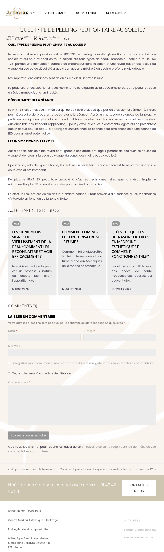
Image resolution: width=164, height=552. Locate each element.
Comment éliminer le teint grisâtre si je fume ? (80, 237)
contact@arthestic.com (140, 530)
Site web (14, 346)
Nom (12, 331)
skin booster (56, 184)
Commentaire (19, 382)
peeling (57, 129)
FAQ (16, 223)
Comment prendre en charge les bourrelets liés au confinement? (106, 469)
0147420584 (132, 520)
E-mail (89, 331)
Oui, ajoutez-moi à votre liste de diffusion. (41, 373)
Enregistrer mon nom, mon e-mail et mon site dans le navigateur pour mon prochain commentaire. (83, 363)
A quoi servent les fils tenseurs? (32, 469)
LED (35, 184)
